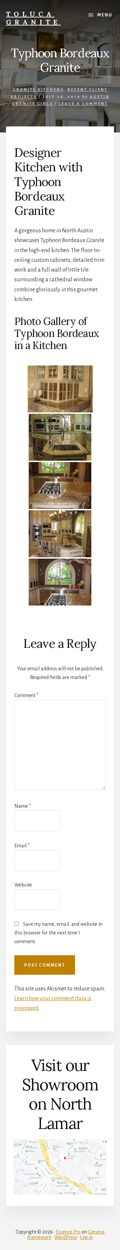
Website (23, 885)
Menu (104, 15)
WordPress (65, 1237)
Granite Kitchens (38, 90)
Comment (26, 695)
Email (22, 845)
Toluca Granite (33, 18)
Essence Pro (68, 1232)
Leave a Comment (83, 104)
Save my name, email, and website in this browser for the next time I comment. (58, 932)
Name (22, 806)
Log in (86, 1237)
